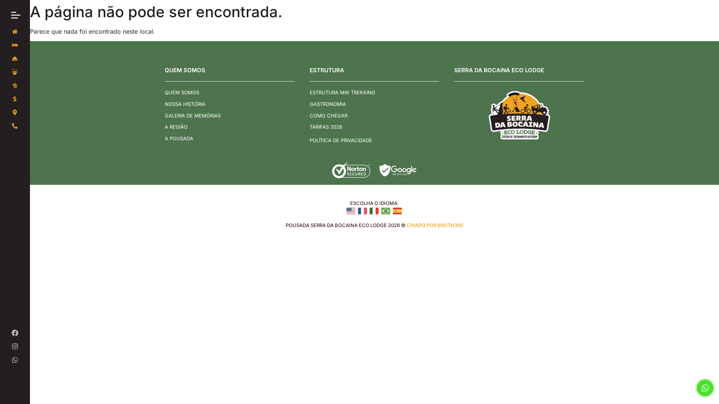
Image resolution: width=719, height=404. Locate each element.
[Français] (363, 211)
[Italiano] (374, 211)
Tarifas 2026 (326, 127)
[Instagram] (15, 346)
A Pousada (179, 138)
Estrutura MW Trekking (342, 92)
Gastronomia (328, 104)
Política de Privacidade (341, 140)
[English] (351, 211)
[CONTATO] (15, 126)
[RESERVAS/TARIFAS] (15, 99)
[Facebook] (15, 333)
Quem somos (182, 92)
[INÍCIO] (15, 32)
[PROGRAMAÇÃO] (15, 85)
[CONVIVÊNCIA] (15, 72)
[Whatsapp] (15, 360)
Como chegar (329, 116)
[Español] (398, 211)
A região (176, 127)
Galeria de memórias (193, 116)
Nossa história (185, 104)
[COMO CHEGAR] (15, 112)
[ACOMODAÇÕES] (15, 45)
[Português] (386, 211)
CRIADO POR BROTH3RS (435, 225)
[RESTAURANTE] (15, 58)
